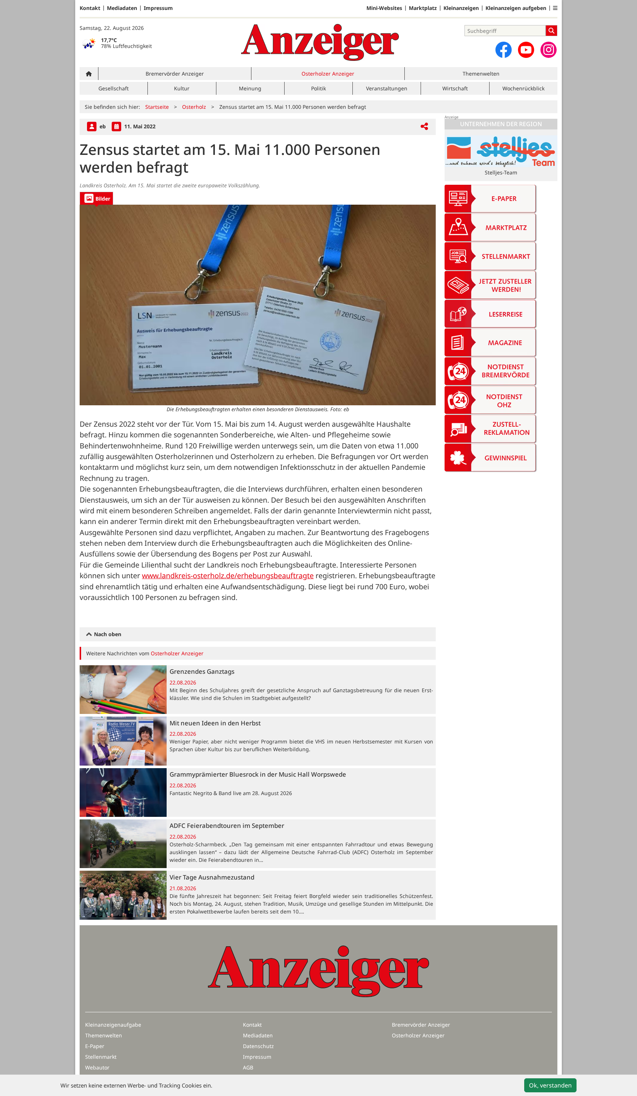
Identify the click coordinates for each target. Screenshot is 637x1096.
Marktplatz (423, 8)
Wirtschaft (455, 88)
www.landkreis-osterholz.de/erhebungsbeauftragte (228, 575)
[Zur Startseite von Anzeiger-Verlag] (320, 42)
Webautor (97, 1067)
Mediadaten (122, 8)
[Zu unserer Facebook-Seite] (503, 50)
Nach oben (107, 634)
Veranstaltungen (386, 88)
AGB (248, 1067)
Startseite (157, 106)
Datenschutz (258, 1046)
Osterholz (194, 106)
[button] (555, 8)
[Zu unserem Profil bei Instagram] (548, 50)
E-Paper (94, 1046)
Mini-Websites (384, 8)
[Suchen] (551, 30)
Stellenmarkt (100, 1056)
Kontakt (90, 8)
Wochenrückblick (523, 88)
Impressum (158, 8)
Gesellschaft (113, 88)
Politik (318, 88)
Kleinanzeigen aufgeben (515, 8)
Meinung (250, 88)
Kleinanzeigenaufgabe (113, 1024)
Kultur (181, 88)
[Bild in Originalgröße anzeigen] (258, 305)
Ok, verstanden (550, 1085)
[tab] (96, 198)
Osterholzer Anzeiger (328, 73)
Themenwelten (481, 73)
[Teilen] (424, 127)
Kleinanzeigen (461, 8)
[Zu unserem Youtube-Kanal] (526, 50)
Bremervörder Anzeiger (175, 73)
